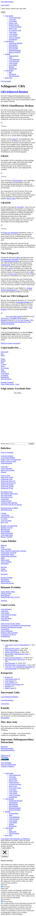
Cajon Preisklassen (7, 631)
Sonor (3, 366)
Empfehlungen (5, 636)
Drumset (3, 472)
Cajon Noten (5, 616)
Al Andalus (4, 375)
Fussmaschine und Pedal (8, 553)
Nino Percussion (14, 76)
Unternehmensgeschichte (11, 261)
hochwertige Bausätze (23, 302)
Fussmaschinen (13, 56)
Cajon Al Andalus (14, 38)
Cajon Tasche (13, 63)
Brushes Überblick (7, 577)
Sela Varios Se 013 (7, 497)
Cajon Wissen (9, 681)
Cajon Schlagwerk (14, 17)
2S (19, 320)
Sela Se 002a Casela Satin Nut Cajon (16, 654)
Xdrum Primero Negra (8, 592)
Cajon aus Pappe (6, 520)
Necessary (6, 887)
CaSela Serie (5, 499)
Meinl (18, 257)
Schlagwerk (12, 74)
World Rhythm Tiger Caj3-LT (10, 597)
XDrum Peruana (6, 593)
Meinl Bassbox (5, 595)
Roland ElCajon (14, 25)
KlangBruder (13, 39)
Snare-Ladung (11, 198)
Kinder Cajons (9, 688)
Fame (2, 370)
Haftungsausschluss (7, 748)
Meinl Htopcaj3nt (6, 510)
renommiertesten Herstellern (9, 259)
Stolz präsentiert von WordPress (20, 839)
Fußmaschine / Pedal (7, 554)
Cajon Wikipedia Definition (9, 697)
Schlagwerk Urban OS (8, 481)
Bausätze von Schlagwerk (9, 526)
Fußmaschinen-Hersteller (9, 556)
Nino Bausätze (13, 48)
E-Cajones (4, 519)
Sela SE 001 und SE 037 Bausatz (11, 504)
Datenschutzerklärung (8, 750)
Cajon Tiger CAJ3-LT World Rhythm (17, 645)
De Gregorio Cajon (15, 30)
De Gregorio (5, 368)
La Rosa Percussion (15, 27)
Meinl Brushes (5, 581)
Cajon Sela (12, 19)
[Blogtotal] (4, 757)
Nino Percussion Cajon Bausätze (15, 665)
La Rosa (3, 364)
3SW (21, 320)
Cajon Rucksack (14, 61)
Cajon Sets (4, 466)
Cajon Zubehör (9, 683)
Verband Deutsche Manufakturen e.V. (16, 289)
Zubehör (7, 54)
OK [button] (13, 848)
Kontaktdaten (5, 718)
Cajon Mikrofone (14, 59)
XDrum (3, 372)
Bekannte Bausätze (15, 50)
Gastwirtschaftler (6, 763)
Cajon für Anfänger (7, 456)
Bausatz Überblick (14, 52)
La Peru (9, 268)
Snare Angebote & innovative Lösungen (13, 551)
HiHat (3, 558)
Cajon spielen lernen (11, 679)
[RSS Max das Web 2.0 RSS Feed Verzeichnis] (5, 754)
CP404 (31, 272)
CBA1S (14, 139)
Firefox (4, 759)
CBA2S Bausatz (17, 180)
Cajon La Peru (5, 475)
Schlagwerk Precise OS (8, 483)
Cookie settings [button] (6, 848)
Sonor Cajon (13, 28)
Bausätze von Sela (6, 527)
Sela (24, 257)
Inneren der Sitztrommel (10, 232)
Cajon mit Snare (6, 549)
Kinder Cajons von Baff (8, 461)
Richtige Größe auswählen (9, 633)
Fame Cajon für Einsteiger (13, 657)
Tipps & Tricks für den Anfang (10, 623)
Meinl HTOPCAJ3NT (12, 648)
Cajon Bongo (5, 515)
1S (16, 320)
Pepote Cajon (13, 23)
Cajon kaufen (5, 5)
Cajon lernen (5, 704)
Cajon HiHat (13, 65)
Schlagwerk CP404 (7, 477)
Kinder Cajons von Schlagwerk (11, 459)
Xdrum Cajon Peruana (12, 652)
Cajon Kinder (9, 70)
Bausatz (26, 320)
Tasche (3, 569)
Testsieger (4, 600)
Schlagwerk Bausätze (15, 43)
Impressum (4, 746)
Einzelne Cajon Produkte (13, 684)
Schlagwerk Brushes (7, 583)
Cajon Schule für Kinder (8, 615)
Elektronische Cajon (7, 517)
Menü (3, 12)
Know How (8, 78)
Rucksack (4, 567)
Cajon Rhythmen (6, 618)
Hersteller (8, 686)
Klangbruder (5, 377)
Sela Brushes (5, 579)
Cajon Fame (12, 32)
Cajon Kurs (4, 611)
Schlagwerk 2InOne (7, 486)
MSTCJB (4, 571)
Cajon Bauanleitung (7, 700)
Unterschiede (5, 629)
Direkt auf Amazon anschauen (10, 343)
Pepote (3, 359)
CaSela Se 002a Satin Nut (9, 503)
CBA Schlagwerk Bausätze (14, 91)
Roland (3, 361)
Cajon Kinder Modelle (8, 458)
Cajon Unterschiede (11, 650)
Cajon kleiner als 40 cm (8, 634)
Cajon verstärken (6, 562)
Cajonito (3, 513)
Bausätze (3, 320)
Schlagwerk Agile (6, 479)
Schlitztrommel (5, 265)
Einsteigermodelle (6, 463)
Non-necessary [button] (5, 899)
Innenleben (4, 574)
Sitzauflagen (13, 69)
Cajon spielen (5, 613)
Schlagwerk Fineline (7, 485)
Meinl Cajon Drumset (7, 470)
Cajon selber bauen (7, 535)
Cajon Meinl (13, 21)
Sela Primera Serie (6, 492)
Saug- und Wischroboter (8, 764)
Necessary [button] (4, 884)
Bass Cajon (13, 274)
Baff (10, 72)
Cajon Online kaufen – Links (10, 384)
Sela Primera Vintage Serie (9, 493)
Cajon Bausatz (9, 41)
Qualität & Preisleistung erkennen (11, 627)
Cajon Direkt (13, 36)
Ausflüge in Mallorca (7, 766)
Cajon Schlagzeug (6, 468)
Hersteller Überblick (7, 382)
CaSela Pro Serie (6, 501)
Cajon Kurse (5, 620)
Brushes (11, 67)
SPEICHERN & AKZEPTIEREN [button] (12, 914)
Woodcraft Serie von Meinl (9, 508)
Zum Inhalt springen (7, 2)
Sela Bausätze (13, 45)
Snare (10, 58)
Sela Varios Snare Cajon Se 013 (15, 659)
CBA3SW (20, 207)
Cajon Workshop (6, 609)
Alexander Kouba (15, 316)
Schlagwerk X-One (7, 488)
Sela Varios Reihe (6, 495)
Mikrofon (4, 545)
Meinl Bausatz (13, 47)
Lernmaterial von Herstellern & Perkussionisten (16, 625)
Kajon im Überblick (7, 452)
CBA (31, 320)
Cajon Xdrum (13, 34)
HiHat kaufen (5, 560)
